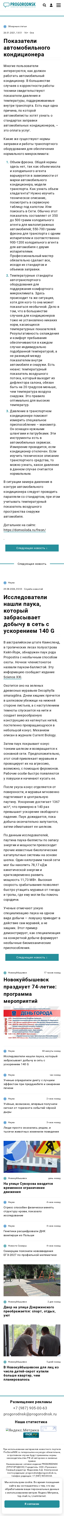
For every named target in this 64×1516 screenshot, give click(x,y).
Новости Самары (17, 1246)
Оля (32, 33)
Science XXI (12, 677)
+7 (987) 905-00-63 (30, 1408)
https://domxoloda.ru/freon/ (25, 530)
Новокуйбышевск (17, 972)
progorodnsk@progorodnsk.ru (30, 1414)
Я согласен (32, 1504)
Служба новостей (33, 589)
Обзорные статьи (17, 26)
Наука (11, 582)
